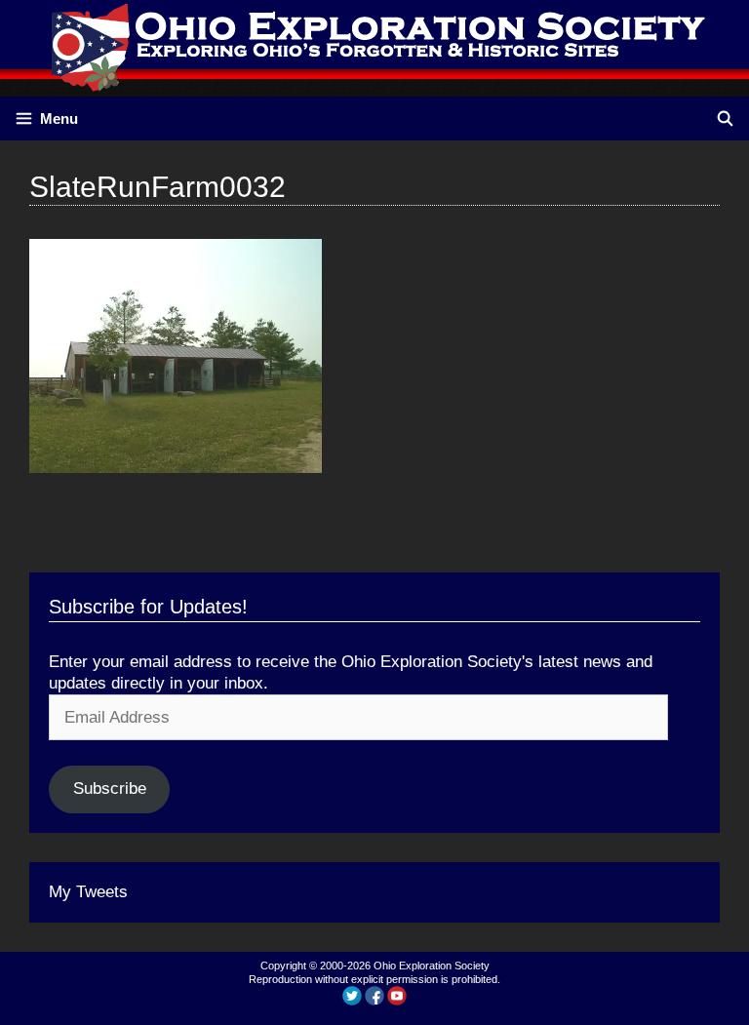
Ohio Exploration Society (432, 965)
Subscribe (109, 788)
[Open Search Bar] (725, 118)
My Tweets (88, 892)
